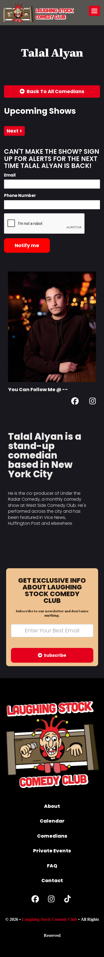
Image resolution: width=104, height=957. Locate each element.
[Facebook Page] (75, 402)
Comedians (52, 836)
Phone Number (20, 195)
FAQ (52, 865)
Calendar (52, 820)
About (52, 806)
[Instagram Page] (92, 402)
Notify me (27, 245)
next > (14, 130)
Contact (52, 880)
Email (10, 175)
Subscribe (54, 655)
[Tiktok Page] (67, 900)
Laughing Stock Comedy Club (49, 919)
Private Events (52, 850)
